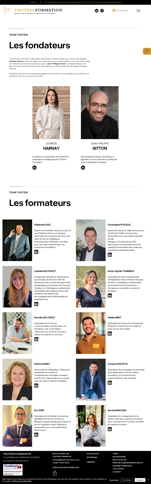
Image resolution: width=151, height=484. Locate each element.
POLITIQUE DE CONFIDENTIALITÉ (15, 461)
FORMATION (38, 10)
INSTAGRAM (92, 457)
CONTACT (117, 472)
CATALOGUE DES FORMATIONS (65, 467)
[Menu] (138, 10)
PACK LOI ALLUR (119, 460)
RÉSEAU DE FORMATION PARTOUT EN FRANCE (35, 13)
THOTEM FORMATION (17, 453)
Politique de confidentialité (21, 481)
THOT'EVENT (118, 469)
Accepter (140, 480)
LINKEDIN (91, 462)
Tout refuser (126, 480)
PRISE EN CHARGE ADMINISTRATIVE (128, 463)
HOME (115, 454)
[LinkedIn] (96, 10)
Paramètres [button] (114, 480)
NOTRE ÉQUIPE (119, 457)
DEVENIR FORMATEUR (122, 466)
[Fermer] (148, 480)
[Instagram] (102, 10)
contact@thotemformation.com (66, 460)
